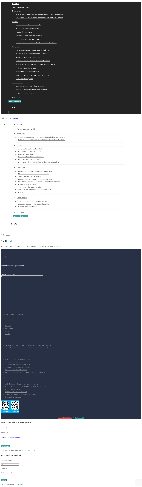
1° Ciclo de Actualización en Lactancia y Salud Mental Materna (39, 14)
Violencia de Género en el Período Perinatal (32, 75)
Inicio (60, 246)
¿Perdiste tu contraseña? (10, 438)
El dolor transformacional (25, 93)
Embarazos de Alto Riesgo (26, 68)
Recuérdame (8, 442)
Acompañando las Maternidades (28, 25)
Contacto (16, 97)
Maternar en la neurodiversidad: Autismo (31, 54)
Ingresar (18, 101)
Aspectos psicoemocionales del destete (31, 90)
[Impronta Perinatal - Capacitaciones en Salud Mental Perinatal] (10, 118)
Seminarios (16, 47)
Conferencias (17, 83)
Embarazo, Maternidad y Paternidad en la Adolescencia (37, 64)
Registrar (12, 101)
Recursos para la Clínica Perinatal (28, 39)
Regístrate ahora (28, 450)
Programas (16, 11)
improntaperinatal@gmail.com (12, 266)
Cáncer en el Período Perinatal (27, 72)
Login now (20, 484)
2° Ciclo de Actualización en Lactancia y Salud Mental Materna (39, 18)
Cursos (15, 22)
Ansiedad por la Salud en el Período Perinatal (33, 61)
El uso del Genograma (24, 79)
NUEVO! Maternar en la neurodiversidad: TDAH (33, 50)
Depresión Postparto (24, 32)
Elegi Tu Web (79, 418)
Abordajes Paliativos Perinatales (28, 57)
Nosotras (15, 4)
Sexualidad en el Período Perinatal (29, 36)
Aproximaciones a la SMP (21, 7)
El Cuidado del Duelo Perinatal (27, 28)
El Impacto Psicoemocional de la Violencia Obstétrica (36, 43)
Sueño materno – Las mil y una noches (30, 86)
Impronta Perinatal (65, 418)
